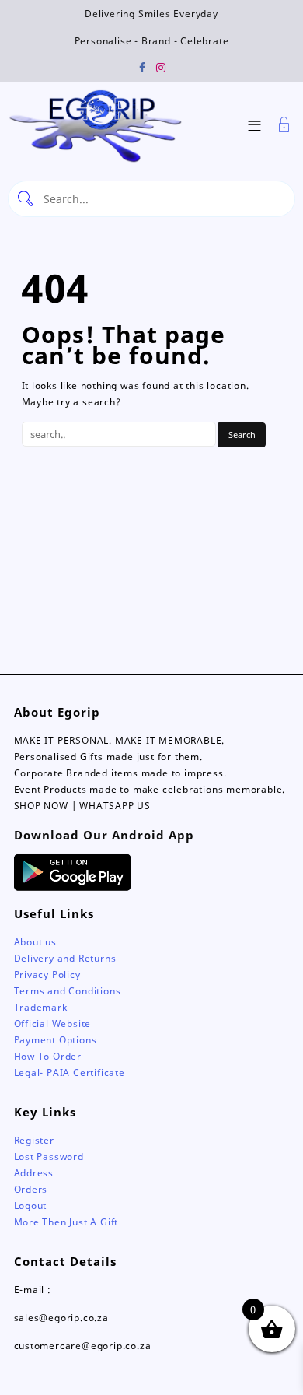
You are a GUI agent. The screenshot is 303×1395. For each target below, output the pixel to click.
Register (34, 1140)
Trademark (41, 1007)
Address (34, 1172)
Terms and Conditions (67, 990)
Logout (30, 1205)
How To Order (48, 1056)
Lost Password (49, 1156)
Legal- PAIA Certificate (69, 1072)
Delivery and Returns (65, 958)
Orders (31, 1189)
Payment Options (55, 1039)
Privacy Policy (47, 974)
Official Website (53, 1023)
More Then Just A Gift (66, 1222)
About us (35, 941)
